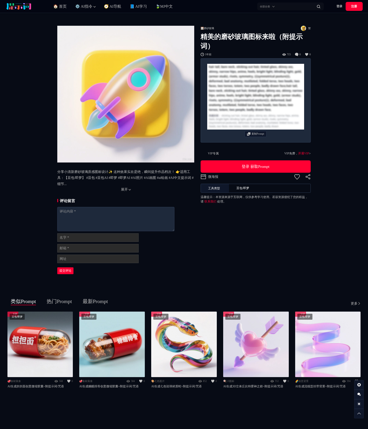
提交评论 (65, 270)
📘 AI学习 (138, 6)
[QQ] (359, 384)
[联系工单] (359, 394)
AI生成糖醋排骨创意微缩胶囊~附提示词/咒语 (109, 386)
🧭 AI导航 (112, 6)
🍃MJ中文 (164, 6)
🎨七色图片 (158, 381)
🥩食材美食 (14, 381)
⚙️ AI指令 (83, 6)
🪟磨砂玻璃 (207, 28)
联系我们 (210, 201)
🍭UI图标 (228, 381)
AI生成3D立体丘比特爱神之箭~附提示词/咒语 (253, 386)
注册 (354, 6)
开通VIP (303, 153)
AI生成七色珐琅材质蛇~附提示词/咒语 (176, 386)
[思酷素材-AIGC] (24, 6)
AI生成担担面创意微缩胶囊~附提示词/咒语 (35, 386)
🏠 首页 (60, 6)
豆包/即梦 (17, 316)
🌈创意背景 (302, 381)
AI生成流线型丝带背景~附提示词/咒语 (320, 386)
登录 (339, 6)
